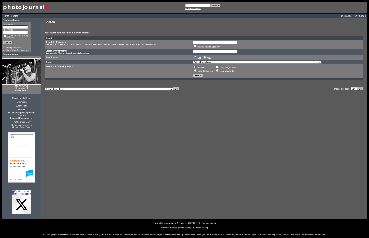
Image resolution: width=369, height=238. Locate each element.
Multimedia (22, 102)
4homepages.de (208, 223)
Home (6, 16)
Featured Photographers (21, 118)
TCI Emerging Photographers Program (21, 114)
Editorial (21, 109)
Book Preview (16, 179)
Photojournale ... (18, 160)
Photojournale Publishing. (196, 227)
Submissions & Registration (17, 50)
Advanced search (193, 8)
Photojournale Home (21, 98)
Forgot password (13, 48)
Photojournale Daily (22, 122)
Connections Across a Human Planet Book (21, 126)
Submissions (21, 106)
